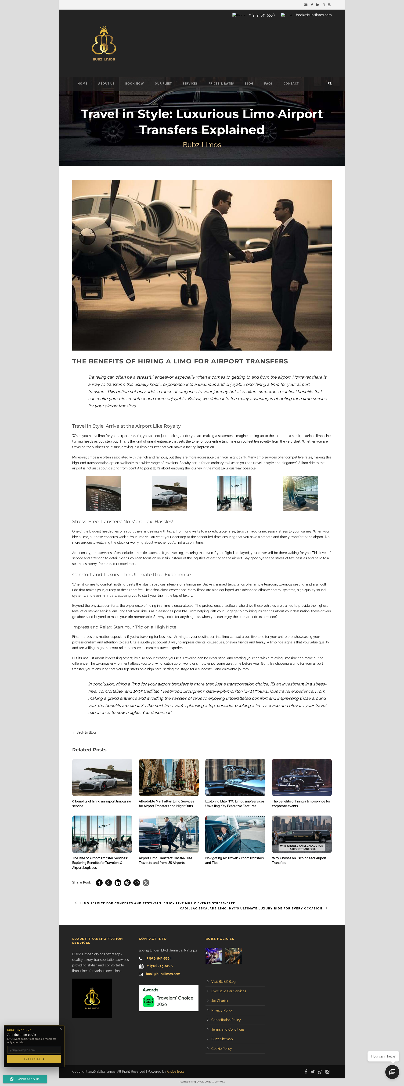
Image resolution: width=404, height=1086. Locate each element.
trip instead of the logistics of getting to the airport (203, 558)
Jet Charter (219, 1001)
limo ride (276, 642)
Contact (291, 83)
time (199, 542)
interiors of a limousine (183, 584)
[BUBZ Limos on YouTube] (330, 5)
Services (190, 83)
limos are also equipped (215, 590)
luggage (231, 611)
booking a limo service (257, 705)
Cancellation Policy (226, 1020)
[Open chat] (392, 1072)
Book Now (134, 83)
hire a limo (97, 436)
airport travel (133, 531)
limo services (267, 457)
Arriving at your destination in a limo (201, 637)
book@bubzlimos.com (314, 15)
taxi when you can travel (243, 463)
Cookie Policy (221, 1049)
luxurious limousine (316, 436)
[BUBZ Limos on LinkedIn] (318, 5)
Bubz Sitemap (222, 1039)
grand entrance (159, 441)
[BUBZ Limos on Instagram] (328, 1071)
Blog (249, 83)
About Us (106, 83)
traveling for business (88, 447)
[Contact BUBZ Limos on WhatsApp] (321, 1071)
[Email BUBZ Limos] (306, 5)
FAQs (268, 83)
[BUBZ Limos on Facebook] (312, 5)
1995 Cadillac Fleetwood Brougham (168, 691)
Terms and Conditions (228, 1029)
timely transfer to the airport (301, 537)
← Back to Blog (84, 732)
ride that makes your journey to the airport (104, 590)
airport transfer (130, 436)
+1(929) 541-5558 (262, 15)
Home (82, 83)
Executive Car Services (228, 991)
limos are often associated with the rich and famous (127, 457)
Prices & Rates (221, 83)
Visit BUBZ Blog (223, 981)
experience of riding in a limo (148, 605)
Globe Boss (175, 1071)
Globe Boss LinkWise (212, 1081)
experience (126, 564)
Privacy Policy (222, 1010)
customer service (97, 611)
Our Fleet (163, 83)
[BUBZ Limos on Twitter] (324, 5)
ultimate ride (248, 617)
